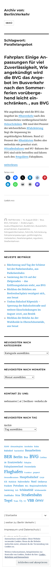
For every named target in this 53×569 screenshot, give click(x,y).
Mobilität (12, 482)
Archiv (8, 425)
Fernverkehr (30, 467)
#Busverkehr (26, 115)
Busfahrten (29, 226)
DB (5, 463)
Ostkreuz (42, 481)
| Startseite (10, 515)
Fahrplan (13, 223)
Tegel (8, 501)
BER (8, 456)
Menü (9, 23)
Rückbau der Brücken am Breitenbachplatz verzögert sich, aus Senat (26, 293)
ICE (5, 482)
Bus (42, 220)
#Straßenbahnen (14, 148)
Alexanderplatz (16, 447)
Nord (34, 481)
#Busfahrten (25, 140)
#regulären (22, 156)
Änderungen (27, 223)
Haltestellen (10, 238)
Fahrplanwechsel (13, 466)
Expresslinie (24, 229)
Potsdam (18, 485)
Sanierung (9, 490)
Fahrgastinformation (14, 232)
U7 (25, 501)
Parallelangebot (24, 238)
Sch (16, 490)
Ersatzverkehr (15, 462)
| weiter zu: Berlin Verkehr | (19, 522)
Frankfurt (28, 473)
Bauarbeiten (33, 450)
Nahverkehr (24, 481)
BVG (6, 223)
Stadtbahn (9, 495)
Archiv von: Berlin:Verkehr (17, 12)
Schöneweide (40, 490)
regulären (38, 238)
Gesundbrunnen (11, 477)
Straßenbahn (31, 495)
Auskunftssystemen (13, 226)
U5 (20, 501)
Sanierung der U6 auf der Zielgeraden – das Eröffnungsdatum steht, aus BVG (26, 281)
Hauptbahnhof (29, 477)
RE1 (26, 486)
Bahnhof (8, 450)
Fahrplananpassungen (15, 235)
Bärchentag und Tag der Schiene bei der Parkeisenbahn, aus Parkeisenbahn (26, 268)
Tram (16, 501)
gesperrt (36, 472)
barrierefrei (19, 451)
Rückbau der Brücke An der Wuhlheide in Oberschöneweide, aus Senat (26, 321)
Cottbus (43, 457)
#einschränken (13, 124)
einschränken (10, 229)
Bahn (36, 446)
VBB (30, 500)
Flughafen (13, 471)
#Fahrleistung (34, 128)
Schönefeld (26, 490)
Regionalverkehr (38, 485)
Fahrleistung (40, 232)
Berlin (18, 457)
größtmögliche (34, 235)
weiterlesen (11, 164)
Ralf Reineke (14, 220)
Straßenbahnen (11, 241)
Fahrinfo (29, 232)
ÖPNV (39, 500)
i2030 (42, 477)
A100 (6, 446)
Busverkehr (41, 226)
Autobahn (28, 446)
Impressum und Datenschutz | (22, 529)
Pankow (8, 486)
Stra (17, 495)
